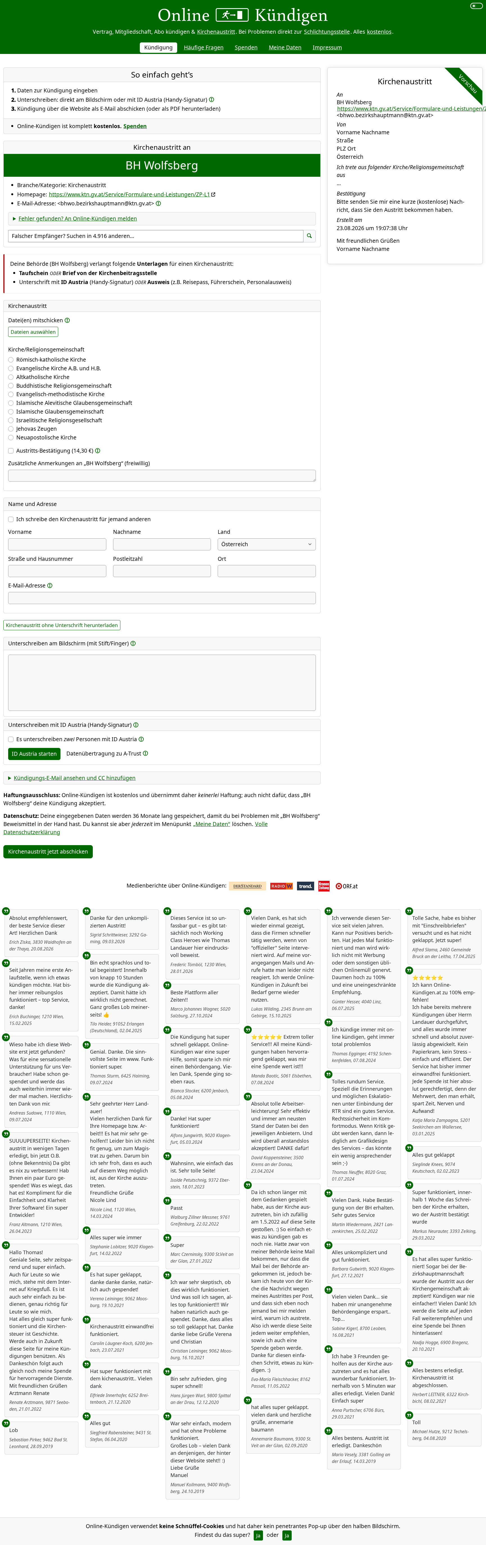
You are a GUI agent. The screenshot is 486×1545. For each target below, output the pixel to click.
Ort (222, 558)
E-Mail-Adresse (27, 585)
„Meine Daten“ (211, 824)
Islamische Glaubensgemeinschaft (60, 411)
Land (224, 532)
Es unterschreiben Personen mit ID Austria (76, 739)
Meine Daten (285, 47)
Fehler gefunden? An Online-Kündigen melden (78, 218)
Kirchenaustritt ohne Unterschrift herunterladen (62, 625)
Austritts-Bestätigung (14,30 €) (54, 450)
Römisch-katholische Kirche (51, 359)
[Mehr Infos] (211, 99)
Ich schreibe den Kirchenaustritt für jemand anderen (83, 519)
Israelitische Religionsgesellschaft (59, 420)
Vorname (20, 532)
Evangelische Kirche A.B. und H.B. (58, 368)
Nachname (127, 532)
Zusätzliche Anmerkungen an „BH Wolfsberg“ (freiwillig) (79, 463)
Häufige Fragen (204, 47)
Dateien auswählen (33, 331)
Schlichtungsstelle (327, 31)
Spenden (246, 47)
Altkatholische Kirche (42, 377)
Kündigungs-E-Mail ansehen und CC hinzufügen (75, 778)
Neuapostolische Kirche (46, 437)
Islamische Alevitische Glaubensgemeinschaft (74, 403)
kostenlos (379, 31)
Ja (258, 1535)
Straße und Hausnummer (40, 558)
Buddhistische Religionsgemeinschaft (64, 385)
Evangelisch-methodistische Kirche (60, 394)
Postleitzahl (128, 558)
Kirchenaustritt (216, 31)
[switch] (476, 6)
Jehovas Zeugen (36, 428)
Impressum (327, 47)
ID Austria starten (34, 753)
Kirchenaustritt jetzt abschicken (48, 851)
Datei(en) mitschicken (35, 320)
